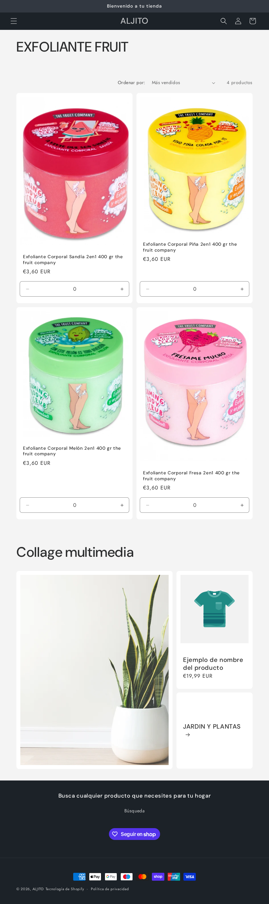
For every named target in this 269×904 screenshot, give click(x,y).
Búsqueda (134, 810)
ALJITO (38, 889)
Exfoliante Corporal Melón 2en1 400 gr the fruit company (72, 451)
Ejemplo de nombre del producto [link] (213, 664)
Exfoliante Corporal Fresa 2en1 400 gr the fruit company (191, 476)
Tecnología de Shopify (65, 889)
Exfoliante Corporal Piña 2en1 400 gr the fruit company (190, 247)
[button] (14, 21)
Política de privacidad (110, 889)
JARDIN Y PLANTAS (212, 727)
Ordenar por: (131, 82)
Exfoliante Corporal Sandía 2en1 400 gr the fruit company (73, 259)
